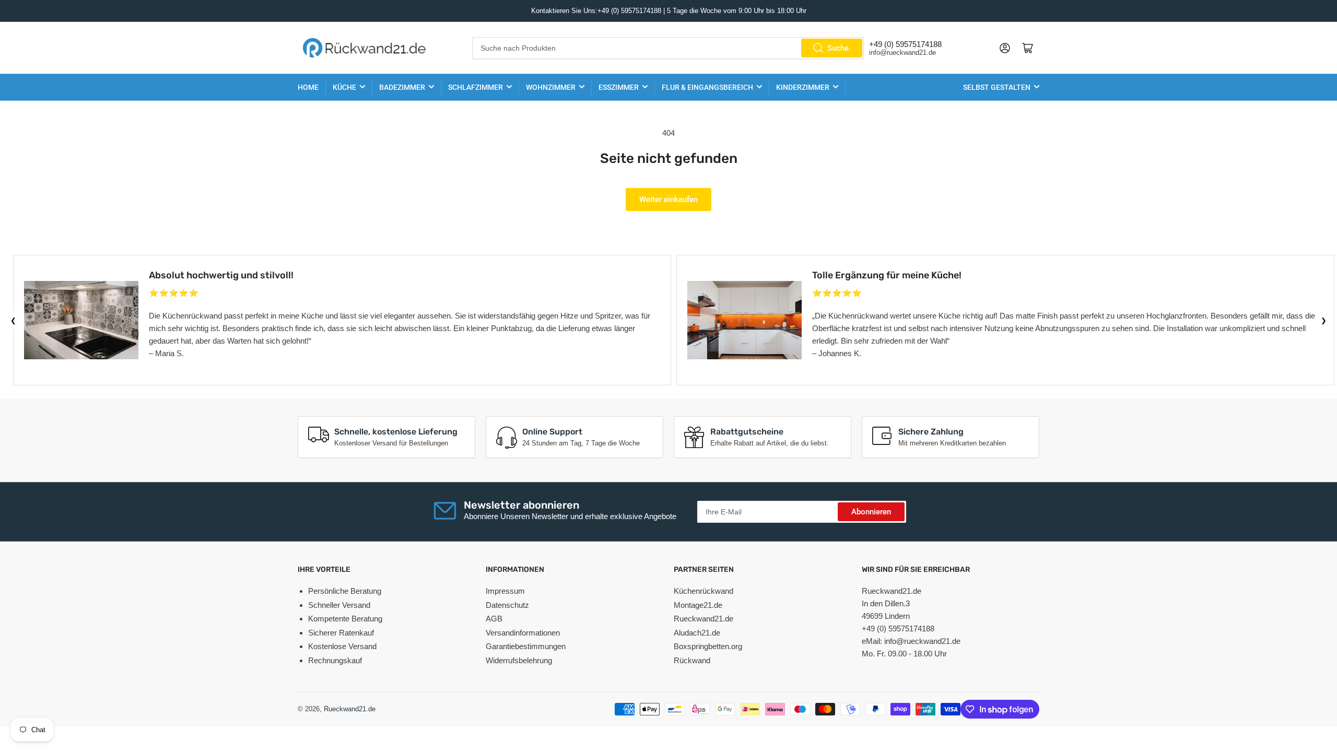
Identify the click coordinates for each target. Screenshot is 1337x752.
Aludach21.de (697, 632)
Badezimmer (402, 87)
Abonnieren (871, 511)
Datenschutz (507, 605)
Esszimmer (619, 87)
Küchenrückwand (703, 590)
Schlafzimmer (475, 87)
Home (308, 87)
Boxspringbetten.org (708, 646)
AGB (494, 618)
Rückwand (692, 660)
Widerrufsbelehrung (519, 660)
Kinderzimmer (802, 87)
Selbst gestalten (996, 87)
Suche (838, 48)
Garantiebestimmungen (526, 646)
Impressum (505, 590)
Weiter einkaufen (668, 199)
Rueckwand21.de (703, 618)
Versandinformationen (523, 632)
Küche (344, 87)
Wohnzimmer (551, 87)
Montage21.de (698, 605)
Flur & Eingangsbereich (707, 87)
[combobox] (668, 48)
